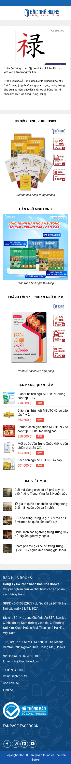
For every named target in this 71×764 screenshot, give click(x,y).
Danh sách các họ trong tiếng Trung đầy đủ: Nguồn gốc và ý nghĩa (41, 534)
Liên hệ (8, 690)
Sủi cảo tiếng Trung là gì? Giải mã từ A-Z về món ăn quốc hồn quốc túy (41, 520)
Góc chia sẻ (11, 683)
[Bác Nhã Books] (42, 13)
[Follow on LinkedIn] (24, 744)
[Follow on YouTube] (32, 744)
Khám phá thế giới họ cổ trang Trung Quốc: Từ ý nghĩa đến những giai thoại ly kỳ (40, 548)
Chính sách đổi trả (15, 676)
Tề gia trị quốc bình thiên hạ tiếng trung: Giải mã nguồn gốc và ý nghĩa (41, 505)
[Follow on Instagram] (16, 744)
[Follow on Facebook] (7, 744)
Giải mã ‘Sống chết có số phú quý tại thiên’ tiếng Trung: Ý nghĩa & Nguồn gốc (41, 491)
